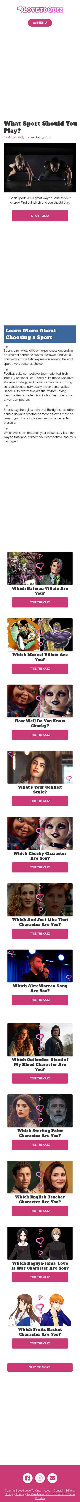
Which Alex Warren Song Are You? (40, 988)
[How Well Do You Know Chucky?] (40, 700)
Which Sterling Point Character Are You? (40, 1133)
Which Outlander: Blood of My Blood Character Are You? (40, 1064)
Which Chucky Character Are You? (40, 856)
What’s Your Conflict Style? (40, 790)
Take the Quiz (40, 602)
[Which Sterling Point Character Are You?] (40, 1110)
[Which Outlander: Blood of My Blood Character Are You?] (40, 1039)
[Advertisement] (40, 74)
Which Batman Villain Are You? (40, 591)
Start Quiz (40, 216)
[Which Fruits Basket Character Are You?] (40, 1309)
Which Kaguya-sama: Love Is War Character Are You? (40, 1266)
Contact (58, 1490)
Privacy (19, 1494)
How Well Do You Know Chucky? (40, 723)
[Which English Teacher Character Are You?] (40, 1176)
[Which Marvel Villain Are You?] (40, 634)
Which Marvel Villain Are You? (40, 657)
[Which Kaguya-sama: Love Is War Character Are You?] (40, 1243)
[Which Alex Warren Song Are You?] (40, 965)
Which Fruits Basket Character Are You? (40, 1332)
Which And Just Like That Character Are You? (40, 922)
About (47, 1490)
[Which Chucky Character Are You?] (40, 833)
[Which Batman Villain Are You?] (40, 568)
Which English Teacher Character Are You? (40, 1200)
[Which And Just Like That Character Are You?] (40, 899)
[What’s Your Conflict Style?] (40, 767)
